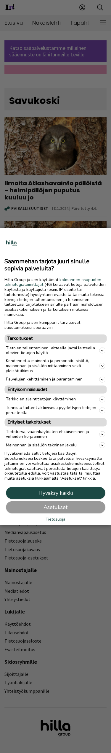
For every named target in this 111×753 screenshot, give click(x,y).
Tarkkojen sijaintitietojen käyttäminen (41, 399)
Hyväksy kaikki (55, 493)
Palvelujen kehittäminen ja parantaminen (44, 379)
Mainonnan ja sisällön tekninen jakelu (41, 445)
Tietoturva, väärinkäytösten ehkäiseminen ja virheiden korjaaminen (47, 434)
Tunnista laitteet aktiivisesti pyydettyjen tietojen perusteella (51, 410)
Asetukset (55, 507)
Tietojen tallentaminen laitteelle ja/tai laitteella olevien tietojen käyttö (50, 350)
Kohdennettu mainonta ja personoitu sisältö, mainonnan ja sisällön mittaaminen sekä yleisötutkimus (47, 366)
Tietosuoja (55, 519)
